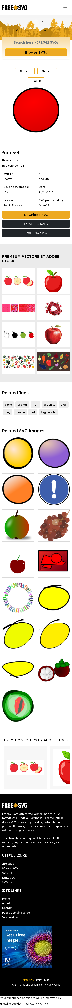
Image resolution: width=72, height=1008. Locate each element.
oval (63, 404)
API (14, 984)
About (6, 903)
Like (36, 81)
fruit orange (13, 500)
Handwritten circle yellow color (18, 643)
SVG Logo (8, 882)
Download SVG (36, 215)
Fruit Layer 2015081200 (18, 715)
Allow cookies (37, 1004)
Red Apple (12, 573)
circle (8, 404)
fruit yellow (13, 464)
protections (49, 500)
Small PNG (36, 233)
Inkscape (8, 863)
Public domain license (16, 912)
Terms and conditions (30, 984)
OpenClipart (46, 205)
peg (7, 412)
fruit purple (49, 464)
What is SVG (10, 868)
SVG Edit (7, 873)
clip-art (22, 404)
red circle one (50, 573)
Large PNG (36, 224)
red (32, 412)
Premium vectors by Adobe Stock (30, 258)
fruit (35, 404)
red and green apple (18, 534)
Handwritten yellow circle (54, 607)
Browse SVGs (36, 52)
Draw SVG (8, 877)
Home (6, 898)
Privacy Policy (52, 984)
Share (23, 71)
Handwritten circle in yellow (54, 643)
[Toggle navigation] (65, 7)
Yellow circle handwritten (18, 679)
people (20, 412)
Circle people (14, 609)
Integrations (10, 917)
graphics (49, 404)
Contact (7, 908)
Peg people (48, 412)
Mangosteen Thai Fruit (54, 679)
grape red (48, 536)
